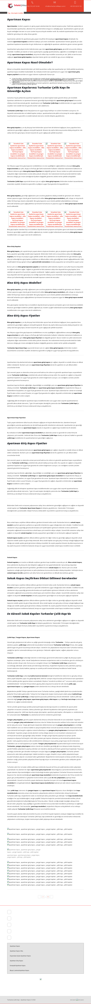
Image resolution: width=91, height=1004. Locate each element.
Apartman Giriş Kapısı (16, 961)
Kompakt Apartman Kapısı (17, 965)
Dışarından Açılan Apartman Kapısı (20, 956)
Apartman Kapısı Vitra (16, 951)
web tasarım (73, 999)
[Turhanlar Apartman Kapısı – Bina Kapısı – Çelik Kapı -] (17, 6)
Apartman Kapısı (15, 946)
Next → (51, 896)
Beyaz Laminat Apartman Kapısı (19, 970)
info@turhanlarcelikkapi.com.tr (21, 938)
